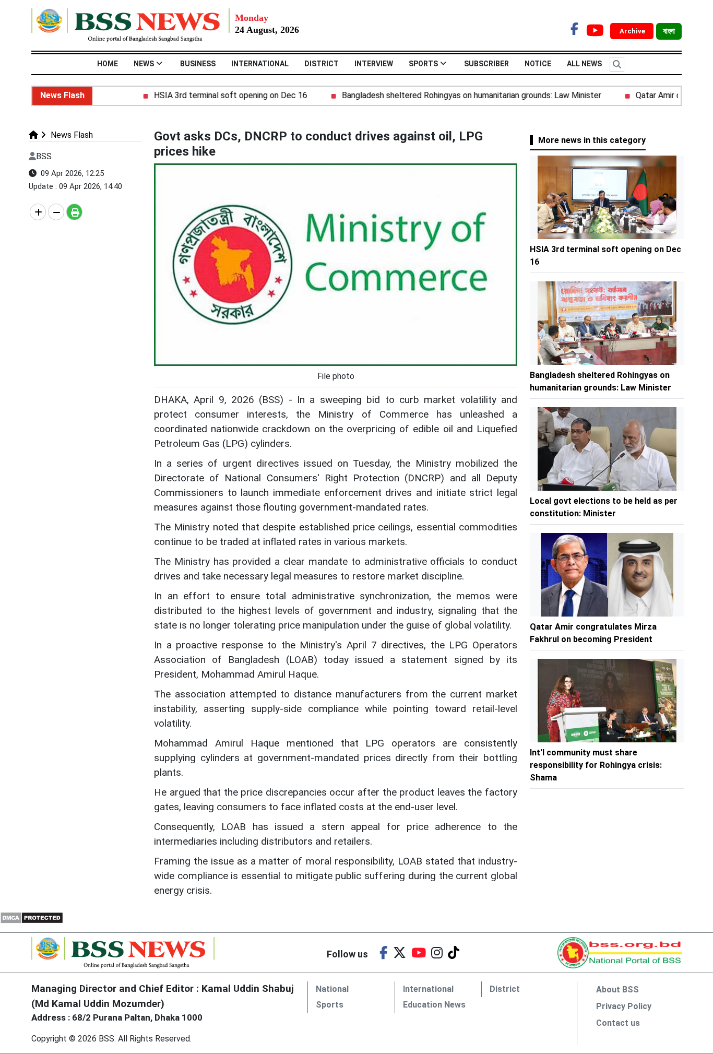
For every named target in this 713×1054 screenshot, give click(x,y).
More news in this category (592, 140)
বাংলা (669, 31)
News (144, 64)
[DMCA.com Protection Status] (31, 917)
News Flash (71, 135)
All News (584, 64)
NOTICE (538, 64)
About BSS (617, 989)
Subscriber (486, 64)
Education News (434, 1005)
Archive (633, 31)
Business (198, 64)
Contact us (618, 1023)
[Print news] (74, 212)
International (260, 64)
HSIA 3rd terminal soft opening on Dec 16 (212, 95)
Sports (423, 64)
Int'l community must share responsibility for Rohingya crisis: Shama (596, 765)
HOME (107, 64)
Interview (373, 64)
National (332, 989)
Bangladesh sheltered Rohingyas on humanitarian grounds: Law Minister (453, 95)
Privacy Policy (623, 1006)
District (321, 64)
